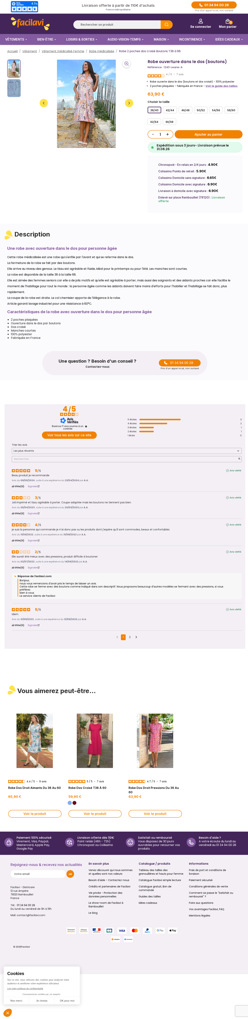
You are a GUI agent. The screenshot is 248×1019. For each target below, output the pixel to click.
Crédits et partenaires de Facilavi (109, 886)
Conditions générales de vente (208, 886)
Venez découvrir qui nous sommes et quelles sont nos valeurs (111, 872)
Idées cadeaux (148, 903)
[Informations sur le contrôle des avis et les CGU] (86, 426)
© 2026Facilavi (21, 946)
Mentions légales (199, 915)
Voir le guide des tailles (221, 86)
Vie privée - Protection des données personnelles (105, 894)
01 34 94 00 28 (216, 5)
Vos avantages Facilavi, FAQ (206, 909)
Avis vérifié (235, 470)
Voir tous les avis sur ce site (69, 435)
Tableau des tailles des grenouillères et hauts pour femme (161, 872)
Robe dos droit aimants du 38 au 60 (34, 788)
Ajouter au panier (208, 134)
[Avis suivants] (136, 637)
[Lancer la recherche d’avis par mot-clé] (239, 459)
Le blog (93, 913)
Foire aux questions (201, 903)
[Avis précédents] (117, 637)
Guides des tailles (150, 896)
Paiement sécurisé (201, 880)
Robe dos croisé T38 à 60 (87, 788)
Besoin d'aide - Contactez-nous (109, 880)
